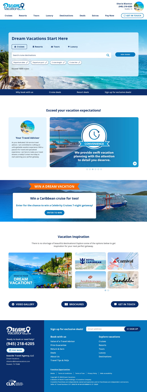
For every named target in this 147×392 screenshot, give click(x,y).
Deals (82, 16)
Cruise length (57, 62)
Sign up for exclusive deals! (118, 92)
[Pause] (135, 163)
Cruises (8, 16)
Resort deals (83, 92)
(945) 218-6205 (20, 343)
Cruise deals (55, 92)
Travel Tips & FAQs (59, 360)
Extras (95, 16)
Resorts (23, 16)
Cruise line (74, 62)
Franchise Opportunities (60, 369)
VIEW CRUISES (125, 54)
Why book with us (24, 92)
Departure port (39, 62)
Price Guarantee (58, 345)
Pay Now (109, 16)
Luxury (49, 16)
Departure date (19, 62)
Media (52, 373)
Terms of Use (79, 373)
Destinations (66, 16)
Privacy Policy (92, 373)
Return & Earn (57, 349)
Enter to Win (54, 212)
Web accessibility (106, 373)
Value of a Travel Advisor (62, 341)
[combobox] (61, 55)
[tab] (19, 46)
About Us (55, 356)
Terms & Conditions (65, 373)
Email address (91, 327)
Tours (36, 16)
